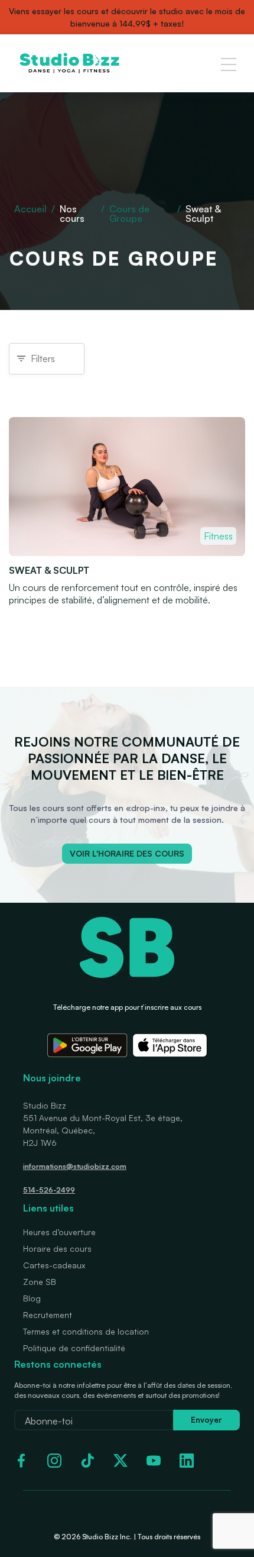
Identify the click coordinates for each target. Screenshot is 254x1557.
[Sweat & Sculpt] (127, 552)
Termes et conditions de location (86, 1331)
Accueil (30, 209)
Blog (32, 1298)
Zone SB (39, 1282)
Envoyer (206, 1419)
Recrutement (47, 1315)
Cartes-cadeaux (54, 1265)
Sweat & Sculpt (49, 570)
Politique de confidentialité (74, 1348)
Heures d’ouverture (59, 1232)
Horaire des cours (57, 1248)
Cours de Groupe (129, 213)
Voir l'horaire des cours (127, 853)
